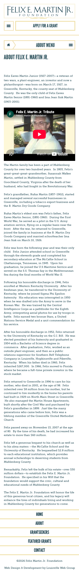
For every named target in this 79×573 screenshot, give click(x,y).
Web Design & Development (23, 567)
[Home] (39, 11)
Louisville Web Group (60, 567)
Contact (39, 550)
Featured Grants (39, 541)
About (39, 523)
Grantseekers (39, 532)
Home (39, 514)
